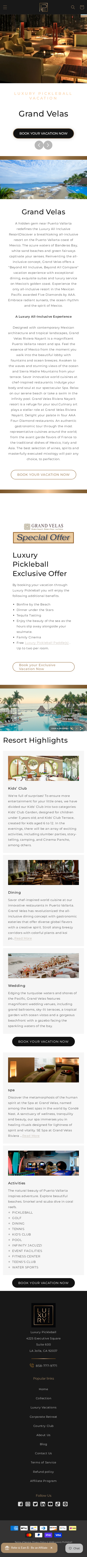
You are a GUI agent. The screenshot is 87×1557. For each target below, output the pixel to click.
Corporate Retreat (43, 1417)
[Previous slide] (39, 145)
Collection (43, 1398)
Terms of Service (43, 1462)
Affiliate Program (43, 1481)
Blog (43, 1444)
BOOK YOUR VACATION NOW (43, 133)
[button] (5, 7)
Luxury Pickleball (63, 1542)
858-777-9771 (46, 1366)
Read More (23, 938)
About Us (43, 1435)
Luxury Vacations (44, 1407)
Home (43, 1389)
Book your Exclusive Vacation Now (37, 667)
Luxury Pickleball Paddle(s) (47, 643)
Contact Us (43, 1453)
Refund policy (43, 1472)
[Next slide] (48, 145)
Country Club (43, 1426)
